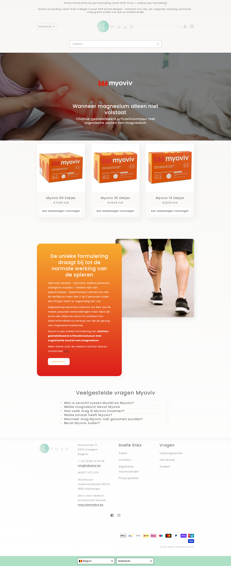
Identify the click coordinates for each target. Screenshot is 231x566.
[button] (47, 27)
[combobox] (115, 44)
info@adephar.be (89, 465)
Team (123, 453)
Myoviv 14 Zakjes (170, 198)
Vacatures (167, 460)
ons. (66, 351)
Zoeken (165, 466)
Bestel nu (59, 361)
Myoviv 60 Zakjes (61, 198)
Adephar (172, 547)
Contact (125, 460)
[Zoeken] (158, 43)
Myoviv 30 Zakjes (115, 198)
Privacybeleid (128, 478)
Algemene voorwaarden (129, 469)
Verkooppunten (171, 453)
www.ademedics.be (90, 505)
